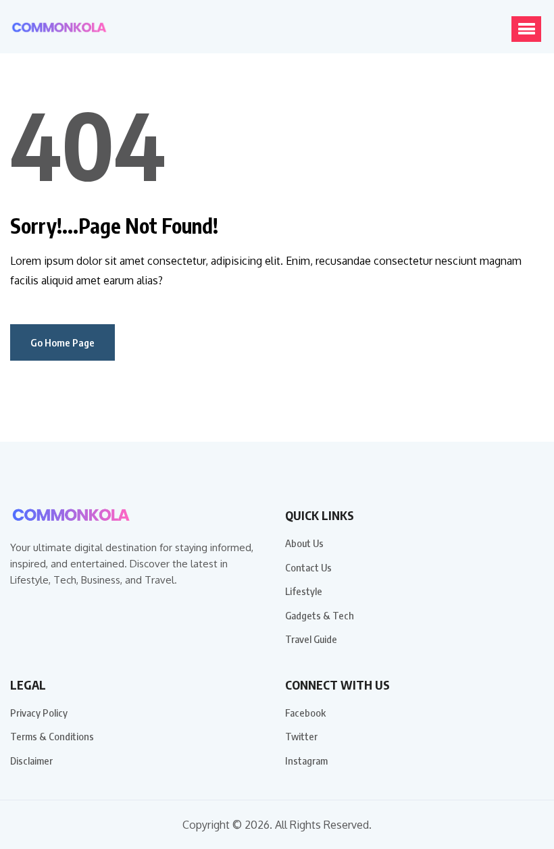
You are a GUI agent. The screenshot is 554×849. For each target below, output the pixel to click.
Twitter (301, 736)
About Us (304, 543)
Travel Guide (311, 639)
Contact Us (308, 567)
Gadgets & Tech (319, 615)
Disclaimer (31, 760)
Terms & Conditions (52, 736)
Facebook (305, 712)
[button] (526, 29)
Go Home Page (62, 342)
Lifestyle (303, 591)
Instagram (306, 760)
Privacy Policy (39, 712)
